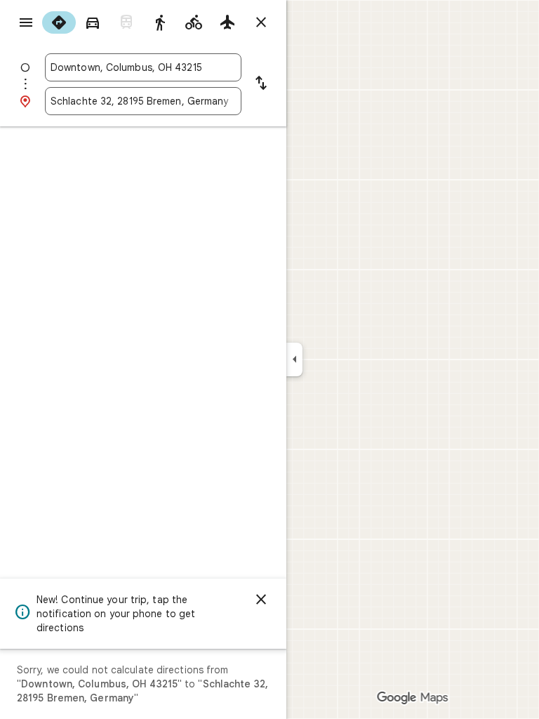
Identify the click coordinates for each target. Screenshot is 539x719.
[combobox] (143, 67)
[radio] (59, 22)
